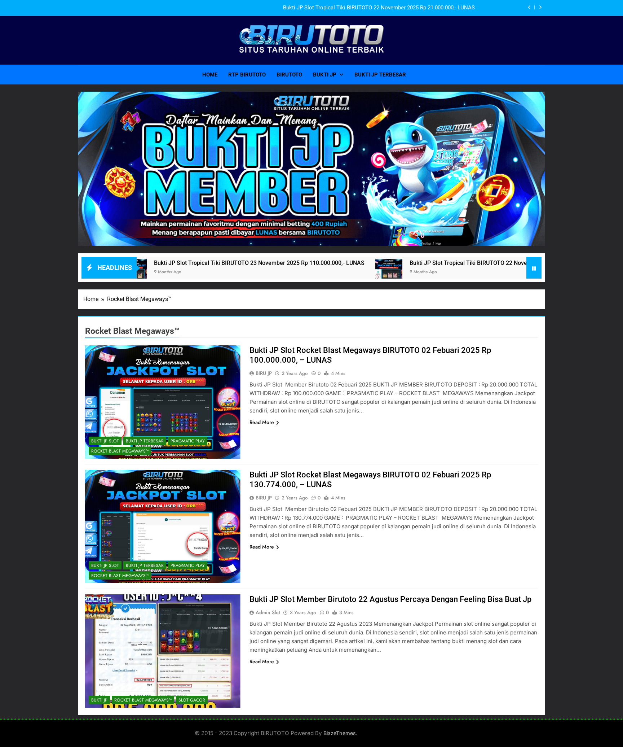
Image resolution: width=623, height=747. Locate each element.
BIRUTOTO (289, 74)
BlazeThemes (339, 733)
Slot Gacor (191, 700)
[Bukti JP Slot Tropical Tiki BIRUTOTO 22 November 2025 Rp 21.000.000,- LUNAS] (343, 272)
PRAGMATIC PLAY (188, 441)
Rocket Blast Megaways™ (120, 451)
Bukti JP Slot (105, 441)
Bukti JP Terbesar (380, 74)
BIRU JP (264, 373)
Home (209, 74)
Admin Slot (268, 612)
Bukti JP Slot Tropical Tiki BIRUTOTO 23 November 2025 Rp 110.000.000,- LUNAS (214, 262)
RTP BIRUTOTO (247, 74)
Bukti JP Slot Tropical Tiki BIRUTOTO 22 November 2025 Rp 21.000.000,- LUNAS (379, 8)
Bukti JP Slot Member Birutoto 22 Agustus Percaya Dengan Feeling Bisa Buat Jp (390, 599)
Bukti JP (324, 74)
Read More (261, 422)
